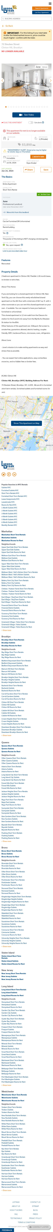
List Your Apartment (42, 12)
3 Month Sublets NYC (9, 514)
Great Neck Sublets (9, 1054)
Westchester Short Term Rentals (14, 1095)
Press (35, 1214)
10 (29, 107)
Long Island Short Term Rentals (14, 990)
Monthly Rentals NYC (9, 525)
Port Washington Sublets (11, 1079)
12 (34, 107)
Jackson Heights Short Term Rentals (15, 791)
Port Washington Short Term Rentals (15, 1077)
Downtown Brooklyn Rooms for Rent (15, 732)
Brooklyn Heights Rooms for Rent (14, 682)
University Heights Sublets (11, 941)
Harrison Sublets (8, 1176)
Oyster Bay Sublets (9, 1021)
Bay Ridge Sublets (8, 655)
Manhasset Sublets (8, 1063)
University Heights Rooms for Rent (14, 943)
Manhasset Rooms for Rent (11, 1065)
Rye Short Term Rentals (10, 1149)
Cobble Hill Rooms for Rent (11, 716)
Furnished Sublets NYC (10, 490)
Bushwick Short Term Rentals (12, 686)
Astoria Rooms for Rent (10, 771)
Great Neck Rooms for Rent (11, 1057)
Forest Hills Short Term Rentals (13, 783)
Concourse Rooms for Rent (11, 935)
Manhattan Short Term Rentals (14, 535)
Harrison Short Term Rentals (12, 1174)
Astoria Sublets (7, 769)
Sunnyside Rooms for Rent (11, 813)
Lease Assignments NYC (11, 499)
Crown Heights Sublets (10, 721)
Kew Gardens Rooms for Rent (12, 821)
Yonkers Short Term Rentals (12, 1107)
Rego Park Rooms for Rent (11, 805)
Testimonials (16, 1218)
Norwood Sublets (8, 891)
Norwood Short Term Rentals (12, 888)
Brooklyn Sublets (8, 643)
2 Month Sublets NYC (9, 511)
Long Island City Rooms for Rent (13, 780)
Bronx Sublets (7, 854)
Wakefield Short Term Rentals (12, 913)
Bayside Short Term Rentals (12, 825)
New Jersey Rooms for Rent (12, 979)
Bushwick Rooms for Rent (11, 691)
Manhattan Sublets (9, 538)
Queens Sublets (8, 749)
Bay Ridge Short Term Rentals (13, 652)
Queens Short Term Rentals (12, 746)
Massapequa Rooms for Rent (12, 1040)
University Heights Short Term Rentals (15, 938)
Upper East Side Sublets (10, 550)
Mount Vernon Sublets (10, 1135)
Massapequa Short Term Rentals (13, 1035)
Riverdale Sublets (8, 866)
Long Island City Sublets (10, 777)
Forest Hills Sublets (9, 786)
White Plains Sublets (9, 1126)
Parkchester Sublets (9, 882)
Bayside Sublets (7, 827)
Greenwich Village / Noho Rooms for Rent (17, 627)
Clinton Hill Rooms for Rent (11, 707)
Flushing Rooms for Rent (10, 838)
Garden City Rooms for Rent (12, 1015)
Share (30, 169)
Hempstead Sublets (9, 1005)
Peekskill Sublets (8, 1143)
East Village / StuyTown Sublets (13, 599)
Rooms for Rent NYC (9, 505)
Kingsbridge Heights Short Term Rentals (16, 897)
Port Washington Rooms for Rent (13, 1082)
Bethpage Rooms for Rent (11, 1074)
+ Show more (6, 630)
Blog (35, 1210)
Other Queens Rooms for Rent (12, 763)
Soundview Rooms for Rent (11, 927)
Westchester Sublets (10, 1098)
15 (42, 107)
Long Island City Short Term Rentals (15, 775)
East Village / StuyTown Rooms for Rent (16, 602)
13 (36, 107)
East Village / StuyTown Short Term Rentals (17, 597)
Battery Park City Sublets (11, 583)
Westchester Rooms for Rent (13, 1101)
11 (31, 107)
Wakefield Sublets (8, 916)
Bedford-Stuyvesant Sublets (12, 663)
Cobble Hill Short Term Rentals (13, 710)
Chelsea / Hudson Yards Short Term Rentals (18, 589)
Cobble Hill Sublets (9, 713)
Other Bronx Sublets (9, 874)
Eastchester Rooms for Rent (12, 1170)
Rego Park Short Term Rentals (13, 800)
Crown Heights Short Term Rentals (14, 719)
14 (39, 107)
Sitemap (35, 1206)
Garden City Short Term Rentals (13, 1010)
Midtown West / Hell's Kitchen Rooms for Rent (18, 577)
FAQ (16, 1214)
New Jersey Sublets (9, 976)
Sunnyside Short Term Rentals (13, 808)
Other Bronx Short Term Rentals (13, 872)
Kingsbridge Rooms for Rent (12, 910)
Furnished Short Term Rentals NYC (14, 496)
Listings (16, 1202)
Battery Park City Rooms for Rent (14, 585)
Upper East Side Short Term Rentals (15, 547)
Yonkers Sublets (7, 1110)
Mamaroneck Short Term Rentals (13, 1182)
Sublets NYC (6, 487)
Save (46, 169)
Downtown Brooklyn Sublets (12, 730)
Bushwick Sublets (8, 688)
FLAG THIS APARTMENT (12, 123)
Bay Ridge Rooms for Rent (11, 657)
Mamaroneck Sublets (9, 1184)
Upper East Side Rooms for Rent (13, 552)
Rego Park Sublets (8, 802)
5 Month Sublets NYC (9, 519)
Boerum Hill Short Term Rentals (13, 669)
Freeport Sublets (8, 1029)
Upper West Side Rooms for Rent (14, 569)
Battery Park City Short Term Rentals (15, 580)
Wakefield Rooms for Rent (11, 918)
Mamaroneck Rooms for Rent (12, 1187)
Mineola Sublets (7, 1046)
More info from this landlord (18, 212)
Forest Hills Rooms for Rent (11, 788)
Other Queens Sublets (10, 761)
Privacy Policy (35, 1218)
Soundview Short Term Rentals (13, 921)
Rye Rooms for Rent (9, 1154)
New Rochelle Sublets (9, 1118)
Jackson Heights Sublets (10, 794)
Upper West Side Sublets (11, 566)
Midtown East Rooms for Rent (12, 560)
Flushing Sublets (8, 836)
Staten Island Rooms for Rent (13, 964)
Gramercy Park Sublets (10, 616)
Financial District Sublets (10, 608)
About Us (16, 1206)
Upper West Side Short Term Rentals (15, 564)
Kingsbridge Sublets (9, 907)
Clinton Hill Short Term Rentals (13, 702)
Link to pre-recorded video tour (15, 251)
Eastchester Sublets (9, 1168)
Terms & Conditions (26, 1222)
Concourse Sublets (8, 932)
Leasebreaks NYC (8, 502)
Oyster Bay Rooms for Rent (11, 1024)
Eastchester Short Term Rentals (13, 1165)
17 (47, 107)
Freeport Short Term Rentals (12, 1027)
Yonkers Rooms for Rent (10, 1112)
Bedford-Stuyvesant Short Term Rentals (16, 661)
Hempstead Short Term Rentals (13, 1002)
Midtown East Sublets (9, 558)
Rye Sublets (6, 1151)
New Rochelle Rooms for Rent (12, 1121)
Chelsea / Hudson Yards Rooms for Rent (16, 594)
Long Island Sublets (9, 992)
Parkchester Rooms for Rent (12, 885)
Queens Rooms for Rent (11, 751)
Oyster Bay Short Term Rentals (13, 1019)
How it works (16, 1210)
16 (44, 107)
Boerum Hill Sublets (9, 671)
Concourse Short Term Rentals (13, 930)
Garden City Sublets (9, 1013)
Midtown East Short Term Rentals (14, 555)
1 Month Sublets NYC (9, 508)
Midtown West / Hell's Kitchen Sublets (15, 575)
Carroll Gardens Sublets (10, 696)
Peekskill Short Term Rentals (12, 1140)
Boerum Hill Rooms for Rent (12, 674)
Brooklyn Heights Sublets (11, 680)
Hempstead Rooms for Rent (12, 1007)
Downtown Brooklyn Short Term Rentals (16, 727)
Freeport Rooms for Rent (11, 1032)
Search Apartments (41, 8)
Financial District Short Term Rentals (15, 605)
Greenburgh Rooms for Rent (12, 1162)
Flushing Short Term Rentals (12, 833)
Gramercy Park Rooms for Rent (13, 619)
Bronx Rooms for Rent (10, 857)
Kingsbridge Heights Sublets (12, 899)
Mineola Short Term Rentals (12, 1044)
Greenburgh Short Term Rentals (13, 1157)
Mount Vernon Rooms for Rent (12, 1137)
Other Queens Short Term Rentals (14, 758)
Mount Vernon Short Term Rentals (14, 1132)
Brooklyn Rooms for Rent (11, 646)
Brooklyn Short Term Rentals (13, 640)
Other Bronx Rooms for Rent (12, 877)
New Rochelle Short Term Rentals (14, 1115)
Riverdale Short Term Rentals (12, 863)
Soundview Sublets (9, 924)
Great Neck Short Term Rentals (13, 1052)
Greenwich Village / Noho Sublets (14, 624)
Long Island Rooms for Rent (13, 995)
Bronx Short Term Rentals (12, 851)
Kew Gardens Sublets (9, 819)
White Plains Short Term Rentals (13, 1124)
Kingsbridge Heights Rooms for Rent (15, 902)
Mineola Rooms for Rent (10, 1049)
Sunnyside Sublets (8, 811)
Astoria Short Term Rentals (11, 766)
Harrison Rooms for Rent (10, 1179)
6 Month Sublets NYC (9, 522)
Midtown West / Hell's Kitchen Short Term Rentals (20, 572)
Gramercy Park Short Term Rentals (14, 614)
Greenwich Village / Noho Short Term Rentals (18, 622)
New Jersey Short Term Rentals (14, 973)
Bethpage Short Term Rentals (12, 1069)
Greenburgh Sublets (9, 1160)
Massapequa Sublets (9, 1038)
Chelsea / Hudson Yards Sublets (13, 591)
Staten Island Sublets (10, 961)
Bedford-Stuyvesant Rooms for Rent (15, 666)
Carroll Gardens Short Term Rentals (15, 694)
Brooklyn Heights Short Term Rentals (15, 677)
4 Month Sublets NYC (9, 516)
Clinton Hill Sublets (8, 705)
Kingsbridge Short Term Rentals (13, 905)
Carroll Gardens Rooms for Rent (13, 699)
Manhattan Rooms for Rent (12, 540)
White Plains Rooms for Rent (12, 1129)
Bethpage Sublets (8, 1071)
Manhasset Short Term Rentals (13, 1060)
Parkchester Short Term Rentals (13, 880)
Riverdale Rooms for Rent (11, 868)
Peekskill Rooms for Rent (10, 1145)
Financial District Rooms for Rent (13, 610)
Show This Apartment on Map (26, 423)
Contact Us (35, 1202)
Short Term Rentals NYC (10, 493)
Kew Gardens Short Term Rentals (14, 816)
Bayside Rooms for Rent (10, 830)
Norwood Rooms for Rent (11, 893)
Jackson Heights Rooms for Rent (13, 796)
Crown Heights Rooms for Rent (13, 724)
